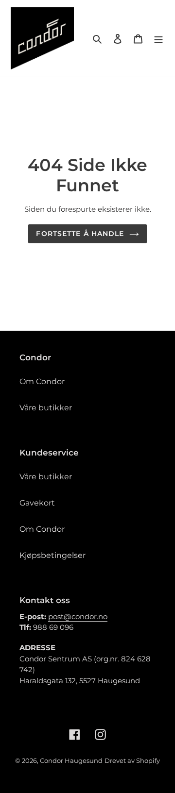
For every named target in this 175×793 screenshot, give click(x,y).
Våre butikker (45, 407)
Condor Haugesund (71, 760)
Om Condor (42, 381)
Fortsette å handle (80, 233)
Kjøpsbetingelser (52, 555)
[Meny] (158, 38)
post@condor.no (77, 616)
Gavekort (37, 502)
